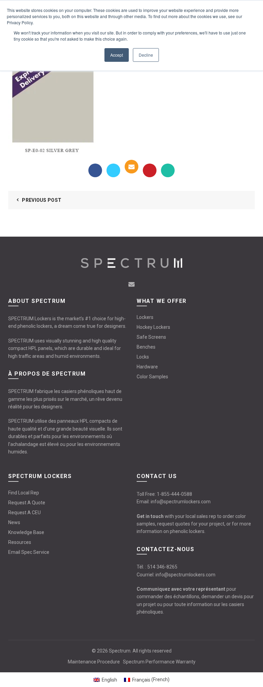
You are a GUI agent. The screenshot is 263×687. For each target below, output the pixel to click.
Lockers (145, 317)
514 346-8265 (162, 567)
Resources (19, 542)
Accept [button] (116, 55)
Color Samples (152, 376)
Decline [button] (146, 55)
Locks (143, 357)
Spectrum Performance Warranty (159, 661)
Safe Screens (151, 337)
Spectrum (119, 651)
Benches (146, 347)
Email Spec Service (28, 552)
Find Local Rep (23, 492)
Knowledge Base (26, 532)
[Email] (131, 166)
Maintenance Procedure (94, 661)
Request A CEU (24, 512)
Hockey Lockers (153, 327)
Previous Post (41, 200)
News (14, 522)
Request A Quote (26, 502)
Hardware (147, 366)
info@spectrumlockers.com (181, 501)
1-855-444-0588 (174, 494)
